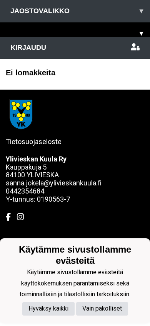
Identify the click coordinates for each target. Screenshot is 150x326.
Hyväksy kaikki (48, 308)
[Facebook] (11, 217)
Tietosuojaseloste (34, 142)
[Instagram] (23, 217)
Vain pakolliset (102, 308)
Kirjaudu (28, 47)
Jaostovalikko (76, 11)
